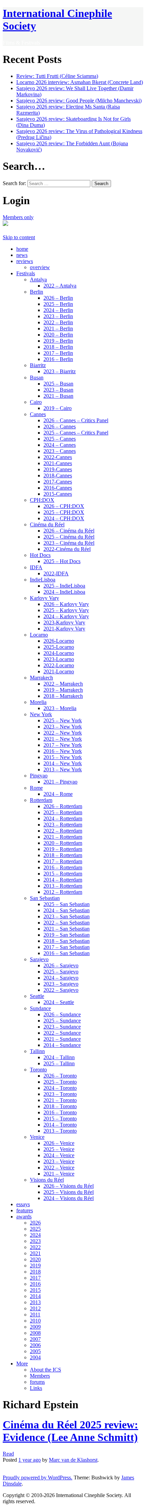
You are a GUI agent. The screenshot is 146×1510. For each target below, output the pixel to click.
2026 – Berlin (58, 298)
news (22, 255)
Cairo (36, 402)
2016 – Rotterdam (62, 867)
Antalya (38, 279)
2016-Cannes (57, 488)
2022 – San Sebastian (66, 922)
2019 (35, 1265)
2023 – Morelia (59, 708)
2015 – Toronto (60, 1118)
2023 (35, 1241)
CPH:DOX (42, 500)
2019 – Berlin (58, 341)
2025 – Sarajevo (60, 971)
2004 (35, 1357)
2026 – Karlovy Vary (66, 604)
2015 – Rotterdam (62, 873)
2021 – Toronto (60, 1100)
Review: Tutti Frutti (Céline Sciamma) (57, 76)
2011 (35, 1314)
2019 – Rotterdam (62, 849)
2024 (35, 1235)
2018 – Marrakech (63, 696)
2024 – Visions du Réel (68, 1198)
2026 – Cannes (59, 426)
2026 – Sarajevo (60, 965)
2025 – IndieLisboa (64, 586)
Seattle (37, 996)
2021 (35, 1253)
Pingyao (39, 775)
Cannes (38, 414)
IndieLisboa (42, 579)
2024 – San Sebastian (66, 910)
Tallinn (37, 1051)
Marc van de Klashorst (73, 1460)
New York (41, 714)
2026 (35, 1223)
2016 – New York (62, 751)
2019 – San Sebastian (66, 935)
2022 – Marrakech (63, 684)
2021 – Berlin (58, 328)
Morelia (38, 702)
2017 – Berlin (58, 353)
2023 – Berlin (58, 316)
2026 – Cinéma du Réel (68, 531)
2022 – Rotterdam (62, 831)
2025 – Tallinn (59, 1063)
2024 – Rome (58, 794)
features (24, 1210)
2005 (35, 1351)
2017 (35, 1278)
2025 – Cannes (59, 439)
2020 (35, 1259)
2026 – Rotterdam (62, 806)
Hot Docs (40, 555)
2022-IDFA (56, 573)
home (22, 249)
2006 (35, 1345)
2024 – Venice (58, 1155)
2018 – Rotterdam (62, 855)
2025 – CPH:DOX (63, 512)
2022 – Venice (58, 1167)
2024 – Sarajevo (60, 978)
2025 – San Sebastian (66, 904)
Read (8, 1454)
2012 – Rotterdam (62, 892)
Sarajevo (39, 959)
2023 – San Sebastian (66, 916)
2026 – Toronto (60, 1076)
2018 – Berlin (58, 347)
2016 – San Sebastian (66, 953)
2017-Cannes (57, 482)
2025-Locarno (58, 647)
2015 (35, 1290)
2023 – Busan (58, 390)
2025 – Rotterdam (62, 812)
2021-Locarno (58, 671)
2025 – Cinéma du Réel (68, 537)
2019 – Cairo (57, 408)
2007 (35, 1339)
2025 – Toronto (60, 1082)
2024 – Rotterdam (62, 818)
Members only (18, 217)
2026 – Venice (58, 1143)
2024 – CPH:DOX (63, 518)
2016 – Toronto (60, 1112)
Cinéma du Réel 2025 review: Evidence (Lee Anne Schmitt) (70, 1430)
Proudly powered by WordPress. (37, 1477)
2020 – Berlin (58, 335)
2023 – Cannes (59, 451)
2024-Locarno (58, 653)
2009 (35, 1327)
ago (29, 1460)
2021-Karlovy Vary (64, 628)
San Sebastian (45, 898)
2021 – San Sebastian (66, 929)
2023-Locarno (58, 659)
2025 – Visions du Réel (68, 1192)
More (22, 1363)
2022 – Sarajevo (60, 990)
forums (37, 1382)
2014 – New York (62, 763)
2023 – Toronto (60, 1094)
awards (24, 1216)
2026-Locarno (58, 641)
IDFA (36, 567)
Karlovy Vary (44, 598)
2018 (35, 1272)
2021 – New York (62, 739)
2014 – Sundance (62, 1045)
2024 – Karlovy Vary (66, 616)
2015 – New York (62, 757)
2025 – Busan (58, 384)
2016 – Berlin (58, 359)
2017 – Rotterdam (62, 861)
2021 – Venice (58, 1174)
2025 (35, 1229)
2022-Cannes (57, 457)
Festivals (25, 273)
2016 (35, 1284)
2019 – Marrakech (63, 690)
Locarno (39, 635)
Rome (36, 788)
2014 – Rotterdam (62, 880)
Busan (36, 377)
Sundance (40, 1008)
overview (40, 267)
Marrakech (41, 677)
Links (36, 1388)
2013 (35, 1302)
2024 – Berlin (58, 310)
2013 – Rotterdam (62, 886)
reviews (24, 261)
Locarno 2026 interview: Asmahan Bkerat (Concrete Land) (79, 82)
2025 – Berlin (58, 304)
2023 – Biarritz (59, 371)
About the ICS (45, 1370)
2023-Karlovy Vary (64, 622)
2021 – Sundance (62, 1039)
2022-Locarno (58, 665)
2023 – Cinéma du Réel (68, 543)
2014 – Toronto (60, 1125)
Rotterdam (41, 800)
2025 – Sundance (62, 1020)
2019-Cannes (57, 469)
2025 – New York (62, 720)
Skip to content (19, 237)
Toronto (38, 1069)
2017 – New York (62, 745)
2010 (35, 1321)
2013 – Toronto (60, 1131)
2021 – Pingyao (60, 782)
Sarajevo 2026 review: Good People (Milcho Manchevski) (79, 100)
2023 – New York (62, 726)
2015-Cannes (57, 494)
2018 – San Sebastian (66, 941)
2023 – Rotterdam (62, 824)
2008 (35, 1333)
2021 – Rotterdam (62, 837)
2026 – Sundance (62, 1014)
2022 (35, 1247)
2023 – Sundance (62, 1027)
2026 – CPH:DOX (63, 506)
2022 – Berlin (58, 322)
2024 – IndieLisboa (64, 592)
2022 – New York (62, 733)
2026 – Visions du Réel (68, 1186)
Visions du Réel (47, 1180)
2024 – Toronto (60, 1088)
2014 (35, 1296)
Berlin (36, 292)
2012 (35, 1308)
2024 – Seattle (58, 1002)
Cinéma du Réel (47, 524)
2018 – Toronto (60, 1106)
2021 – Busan (58, 396)
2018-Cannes (57, 475)
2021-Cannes (57, 463)
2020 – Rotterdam (62, 843)
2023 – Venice (58, 1161)
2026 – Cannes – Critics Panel (75, 420)
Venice (37, 1137)
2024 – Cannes (59, 445)
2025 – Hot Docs (61, 561)
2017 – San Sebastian (66, 947)
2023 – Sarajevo (60, 984)
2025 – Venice (58, 1149)
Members (40, 1376)
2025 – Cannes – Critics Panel (75, 433)
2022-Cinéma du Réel (67, 549)
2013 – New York (62, 769)
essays (23, 1204)
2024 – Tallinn (59, 1057)
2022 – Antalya (59, 286)
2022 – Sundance (62, 1033)
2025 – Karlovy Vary (66, 610)
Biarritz (38, 365)
